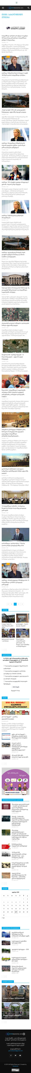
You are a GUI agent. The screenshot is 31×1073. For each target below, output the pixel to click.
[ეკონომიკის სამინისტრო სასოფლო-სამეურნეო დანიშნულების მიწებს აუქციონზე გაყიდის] (15, 460)
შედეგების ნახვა (15, 690)
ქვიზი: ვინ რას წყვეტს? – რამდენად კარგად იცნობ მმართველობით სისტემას (19, 736)
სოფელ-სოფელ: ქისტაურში (12, 1015)
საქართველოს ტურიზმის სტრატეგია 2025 (19, 942)
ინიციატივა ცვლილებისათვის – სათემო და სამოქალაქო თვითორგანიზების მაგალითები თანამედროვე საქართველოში (20, 807)
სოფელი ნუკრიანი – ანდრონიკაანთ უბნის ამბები (7, 625)
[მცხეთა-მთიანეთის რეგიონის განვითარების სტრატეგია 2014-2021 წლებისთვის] (6, 968)
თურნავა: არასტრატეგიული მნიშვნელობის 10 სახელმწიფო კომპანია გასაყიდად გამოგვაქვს (15, 582)
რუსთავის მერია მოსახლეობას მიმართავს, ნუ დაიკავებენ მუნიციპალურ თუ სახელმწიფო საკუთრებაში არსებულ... (15, 290)
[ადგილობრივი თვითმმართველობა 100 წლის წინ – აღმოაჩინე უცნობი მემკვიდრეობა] (6, 875)
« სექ (3, 918)
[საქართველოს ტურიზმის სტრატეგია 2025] (6, 942)
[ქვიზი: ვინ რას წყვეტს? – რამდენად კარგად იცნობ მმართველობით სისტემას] (6, 737)
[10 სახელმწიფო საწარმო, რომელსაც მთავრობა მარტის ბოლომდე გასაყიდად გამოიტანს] (15, 497)
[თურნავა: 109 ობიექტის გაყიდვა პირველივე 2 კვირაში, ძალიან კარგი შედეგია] (15, 172)
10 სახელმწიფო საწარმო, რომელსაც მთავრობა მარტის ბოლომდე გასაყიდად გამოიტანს (14, 508)
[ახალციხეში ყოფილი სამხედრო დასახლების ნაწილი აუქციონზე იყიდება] (15, 314)
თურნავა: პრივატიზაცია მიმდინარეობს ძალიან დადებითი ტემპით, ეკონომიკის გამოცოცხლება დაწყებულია (13, 145)
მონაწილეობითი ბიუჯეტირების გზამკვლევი (19, 845)
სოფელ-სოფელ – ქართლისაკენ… (14, 998)
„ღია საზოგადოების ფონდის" (15, 1039)
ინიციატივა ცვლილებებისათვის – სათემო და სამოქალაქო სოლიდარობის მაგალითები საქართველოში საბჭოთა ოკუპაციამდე (20, 834)
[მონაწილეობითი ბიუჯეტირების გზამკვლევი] (6, 846)
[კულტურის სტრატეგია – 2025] (6, 951)
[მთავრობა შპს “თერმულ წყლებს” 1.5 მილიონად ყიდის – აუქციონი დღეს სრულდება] (15, 346)
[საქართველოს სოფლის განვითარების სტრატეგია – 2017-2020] (6, 959)
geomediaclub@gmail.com (15, 1051)
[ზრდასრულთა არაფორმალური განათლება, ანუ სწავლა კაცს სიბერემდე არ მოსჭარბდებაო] (22, 633)
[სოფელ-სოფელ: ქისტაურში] (15, 1010)
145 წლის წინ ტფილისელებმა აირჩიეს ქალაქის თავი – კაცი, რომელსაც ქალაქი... (19, 855)
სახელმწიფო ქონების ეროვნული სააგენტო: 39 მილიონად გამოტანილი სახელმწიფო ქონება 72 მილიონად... (15, 38)
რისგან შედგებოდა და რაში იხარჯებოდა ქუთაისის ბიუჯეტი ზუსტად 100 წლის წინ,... (20, 865)
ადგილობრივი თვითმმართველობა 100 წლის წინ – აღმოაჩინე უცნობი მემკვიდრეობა (19, 875)
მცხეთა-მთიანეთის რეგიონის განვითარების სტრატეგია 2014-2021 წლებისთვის (19, 968)
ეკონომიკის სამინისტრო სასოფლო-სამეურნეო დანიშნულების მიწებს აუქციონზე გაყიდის (15, 471)
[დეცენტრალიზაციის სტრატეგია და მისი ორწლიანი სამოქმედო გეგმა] (6, 935)
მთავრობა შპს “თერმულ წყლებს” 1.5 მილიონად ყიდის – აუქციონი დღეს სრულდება (13, 357)
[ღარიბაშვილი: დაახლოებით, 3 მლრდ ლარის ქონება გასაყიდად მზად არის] (15, 534)
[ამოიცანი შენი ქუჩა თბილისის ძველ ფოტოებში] (6, 757)
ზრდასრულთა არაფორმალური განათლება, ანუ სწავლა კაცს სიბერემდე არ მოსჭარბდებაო (22, 642)
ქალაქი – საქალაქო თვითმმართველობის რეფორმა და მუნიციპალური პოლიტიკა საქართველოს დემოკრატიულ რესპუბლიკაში (20, 821)
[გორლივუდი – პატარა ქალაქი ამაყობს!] (22, 618)
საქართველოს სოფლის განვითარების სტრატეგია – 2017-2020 (20, 959)
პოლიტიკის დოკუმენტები (11, 928)
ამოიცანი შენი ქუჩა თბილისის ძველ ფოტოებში (20, 756)
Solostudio (15, 1066)
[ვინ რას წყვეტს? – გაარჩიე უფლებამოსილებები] (15, 708)
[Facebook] (11, 1055)
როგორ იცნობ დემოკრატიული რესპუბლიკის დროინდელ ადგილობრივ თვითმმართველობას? (19, 746)
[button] (28, 8)
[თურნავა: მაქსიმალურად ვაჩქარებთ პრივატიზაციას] (15, 206)
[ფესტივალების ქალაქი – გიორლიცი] (8, 633)
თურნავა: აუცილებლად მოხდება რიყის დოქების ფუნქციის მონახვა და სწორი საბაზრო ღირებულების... (13, 255)
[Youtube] (20, 1055)
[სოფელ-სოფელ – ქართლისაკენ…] (15, 993)
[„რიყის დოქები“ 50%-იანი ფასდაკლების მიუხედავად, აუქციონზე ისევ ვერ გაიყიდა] (15, 100)
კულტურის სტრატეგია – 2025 (20, 949)
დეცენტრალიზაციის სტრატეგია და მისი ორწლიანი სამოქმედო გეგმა (20, 934)
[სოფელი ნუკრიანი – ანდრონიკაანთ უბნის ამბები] (8, 618)
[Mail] (15, 1055)
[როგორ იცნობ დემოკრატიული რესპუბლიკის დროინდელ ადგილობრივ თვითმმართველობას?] (6, 744)
